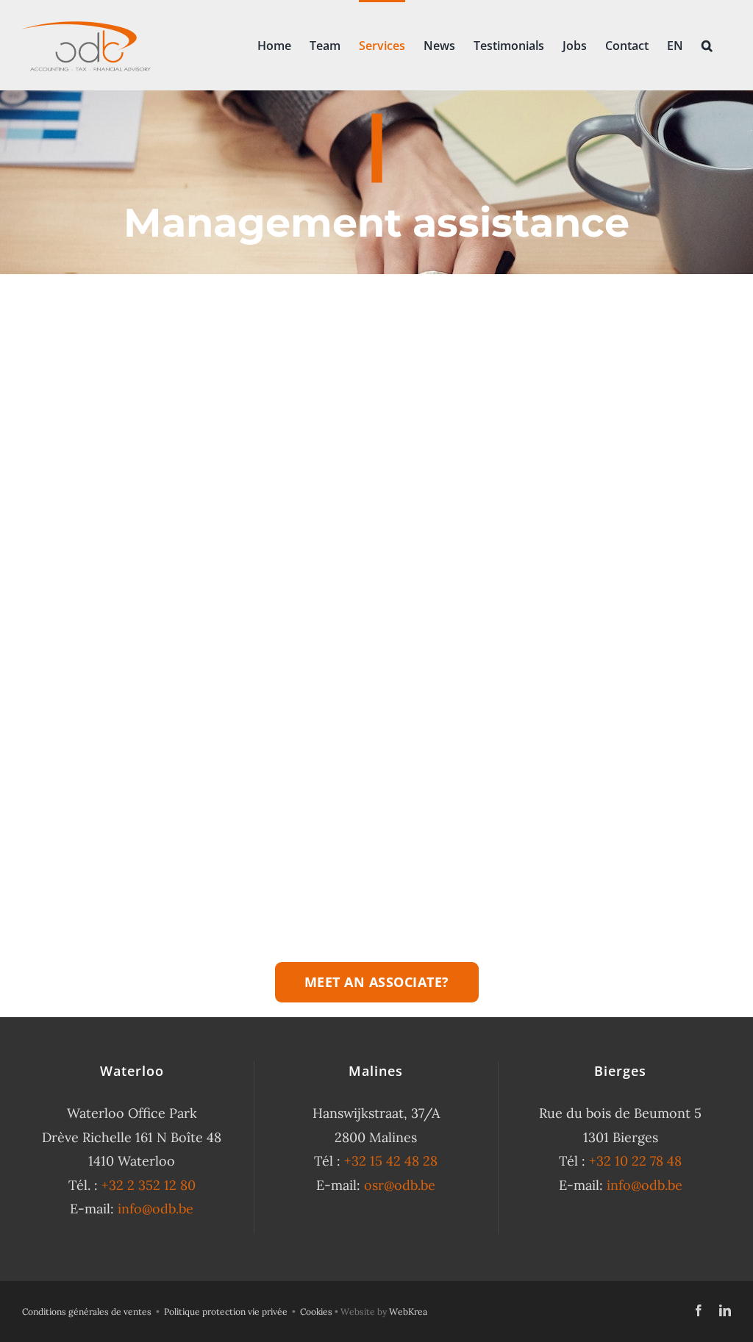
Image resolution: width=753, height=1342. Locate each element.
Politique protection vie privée (226, 1311)
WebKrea (408, 1311)
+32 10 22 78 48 (635, 1160)
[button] (707, 44)
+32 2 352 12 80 (148, 1185)
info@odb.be (155, 1208)
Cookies (316, 1311)
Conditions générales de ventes (86, 1311)
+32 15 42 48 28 (391, 1160)
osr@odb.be (399, 1185)
